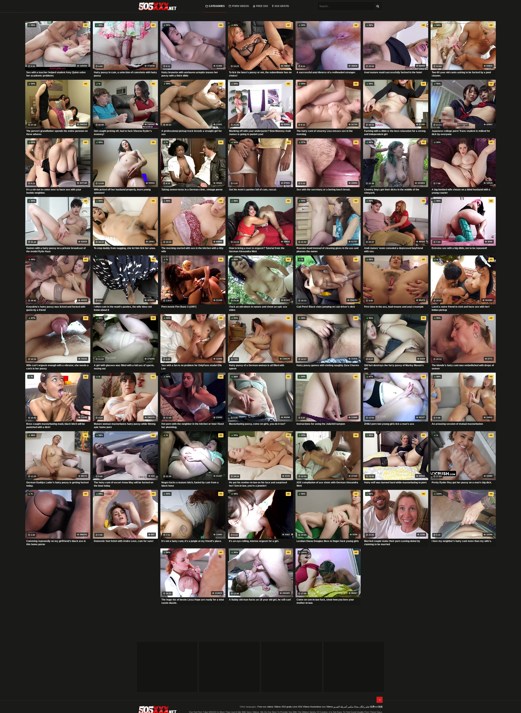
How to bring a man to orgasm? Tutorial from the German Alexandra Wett (257, 250)
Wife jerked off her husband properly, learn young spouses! (122, 191)
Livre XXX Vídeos (301, 706)
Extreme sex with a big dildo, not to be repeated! (459, 248)
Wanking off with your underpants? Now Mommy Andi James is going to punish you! (260, 133)
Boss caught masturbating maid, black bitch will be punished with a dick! (55, 426)
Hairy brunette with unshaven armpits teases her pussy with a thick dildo (189, 74)
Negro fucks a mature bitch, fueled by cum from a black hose (190, 484)
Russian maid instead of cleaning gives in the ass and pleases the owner (327, 250)
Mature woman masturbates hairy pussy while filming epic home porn (124, 426)
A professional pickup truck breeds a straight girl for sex (191, 133)
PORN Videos (240, 6)
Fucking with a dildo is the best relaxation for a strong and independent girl (395, 133)
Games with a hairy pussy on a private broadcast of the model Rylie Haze (56, 250)
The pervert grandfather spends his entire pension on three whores (57, 133)
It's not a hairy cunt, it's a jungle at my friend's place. (191, 541)
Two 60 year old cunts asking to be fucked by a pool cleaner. (461, 74)
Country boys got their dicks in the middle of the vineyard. (391, 191)
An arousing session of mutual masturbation (457, 424)
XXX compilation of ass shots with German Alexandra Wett (327, 484)
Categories (217, 6)
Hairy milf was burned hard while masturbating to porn (395, 482)
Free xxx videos (265, 706)
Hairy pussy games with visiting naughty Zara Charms (328, 365)
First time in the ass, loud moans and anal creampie (394, 306)
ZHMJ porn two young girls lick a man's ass (389, 424)
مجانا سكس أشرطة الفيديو (346, 706)
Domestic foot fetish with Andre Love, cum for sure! (123, 541)
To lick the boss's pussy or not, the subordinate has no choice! (260, 74)
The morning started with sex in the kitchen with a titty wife (192, 250)
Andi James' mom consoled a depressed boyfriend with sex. (393, 250)
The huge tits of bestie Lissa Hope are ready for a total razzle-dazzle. (192, 601)
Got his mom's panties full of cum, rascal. (253, 189)
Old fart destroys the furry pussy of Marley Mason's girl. (394, 367)
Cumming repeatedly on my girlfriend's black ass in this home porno (56, 543)
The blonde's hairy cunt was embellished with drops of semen (463, 367)
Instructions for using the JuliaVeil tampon (321, 424)
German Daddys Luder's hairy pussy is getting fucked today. (57, 484)
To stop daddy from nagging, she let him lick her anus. (125, 248)
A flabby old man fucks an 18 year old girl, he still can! (260, 599)
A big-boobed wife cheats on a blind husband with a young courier (461, 191)
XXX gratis (282, 6)
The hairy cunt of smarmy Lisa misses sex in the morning (325, 133)
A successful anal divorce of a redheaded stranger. (326, 72)
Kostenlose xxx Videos (321, 706)
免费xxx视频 (376, 706)
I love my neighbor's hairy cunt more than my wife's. (462, 541)
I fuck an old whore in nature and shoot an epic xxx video (258, 308)
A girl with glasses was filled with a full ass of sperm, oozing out (124, 367)
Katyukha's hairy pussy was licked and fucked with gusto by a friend (55, 308)
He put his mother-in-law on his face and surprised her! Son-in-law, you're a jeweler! (258, 484)
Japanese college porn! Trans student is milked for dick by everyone (461, 133)
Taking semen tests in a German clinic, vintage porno (191, 189)
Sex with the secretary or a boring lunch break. (323, 189)
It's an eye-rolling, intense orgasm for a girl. (254, 541)
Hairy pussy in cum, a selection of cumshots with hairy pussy (125, 74)
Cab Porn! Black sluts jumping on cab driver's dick (326, 306)
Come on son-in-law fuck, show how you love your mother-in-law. (325, 601)
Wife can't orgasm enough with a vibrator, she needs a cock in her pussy (57, 367)
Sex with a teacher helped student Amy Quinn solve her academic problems (56, 74)
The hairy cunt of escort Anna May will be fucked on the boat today (123, 484)
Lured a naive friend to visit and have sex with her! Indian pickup (461, 308)
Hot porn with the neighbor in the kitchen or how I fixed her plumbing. (192, 426)
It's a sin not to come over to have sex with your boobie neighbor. (53, 191)
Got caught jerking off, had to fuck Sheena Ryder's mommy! (123, 133)
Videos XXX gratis (283, 706)
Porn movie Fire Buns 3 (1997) (178, 306)
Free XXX (262, 6)
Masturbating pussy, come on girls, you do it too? (257, 424)
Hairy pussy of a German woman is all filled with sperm (256, 367)
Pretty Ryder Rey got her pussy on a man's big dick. (462, 482)
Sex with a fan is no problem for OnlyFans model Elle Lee (191, 367)
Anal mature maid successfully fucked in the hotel (393, 72)
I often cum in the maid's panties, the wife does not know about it (123, 308)
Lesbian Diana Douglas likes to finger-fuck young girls (328, 541)
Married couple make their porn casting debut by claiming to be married (392, 543)
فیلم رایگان (364, 706)
